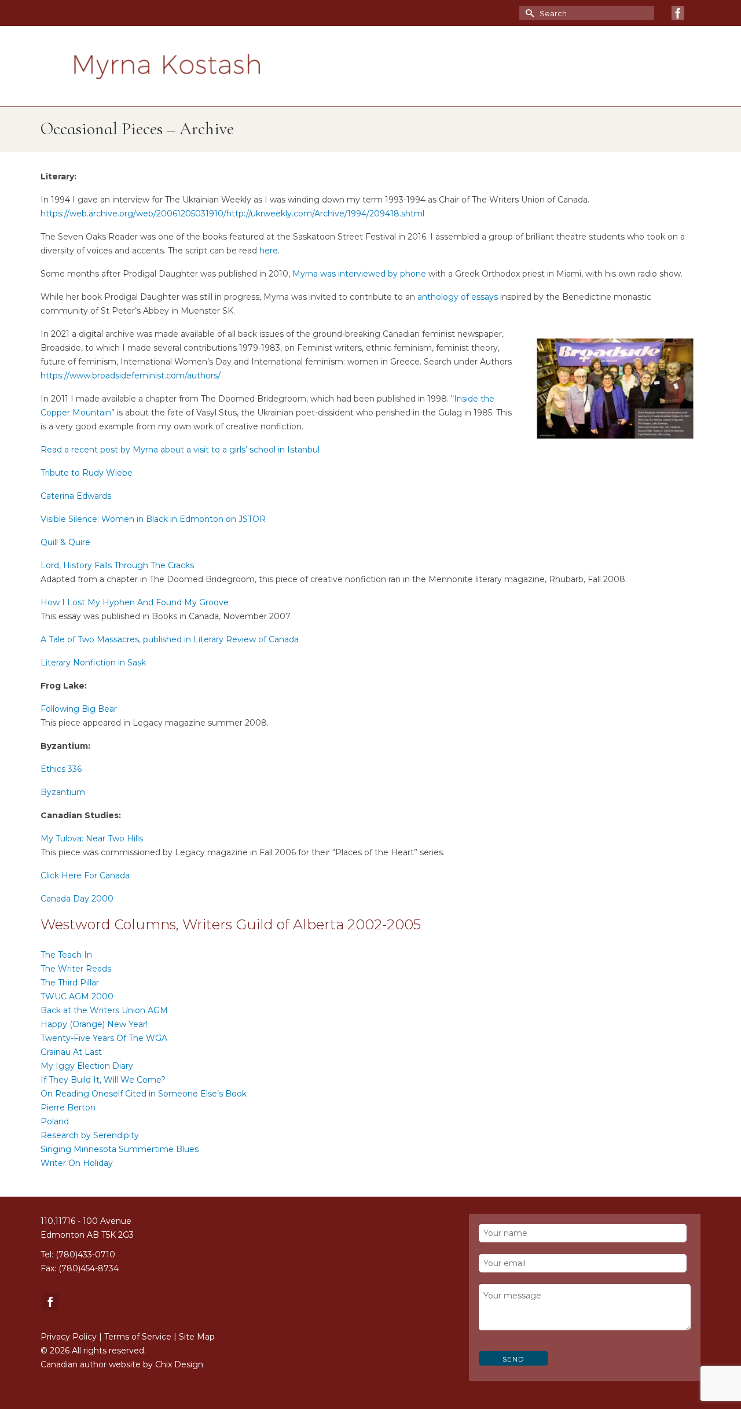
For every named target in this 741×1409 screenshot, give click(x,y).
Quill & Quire (65, 542)
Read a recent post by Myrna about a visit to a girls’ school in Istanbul (180, 449)
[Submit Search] (528, 13)
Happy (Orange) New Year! (94, 1024)
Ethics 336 (61, 769)
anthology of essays (457, 297)
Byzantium (63, 792)
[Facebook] (678, 13)
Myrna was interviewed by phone (359, 273)
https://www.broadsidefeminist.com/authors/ (131, 375)
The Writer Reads (76, 968)
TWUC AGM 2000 (77, 996)
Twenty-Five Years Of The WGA (104, 1038)
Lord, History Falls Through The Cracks (117, 565)
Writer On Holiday (77, 1163)
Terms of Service (137, 1336)
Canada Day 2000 (77, 898)
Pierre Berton (68, 1107)
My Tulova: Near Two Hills (92, 838)
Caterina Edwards (76, 496)
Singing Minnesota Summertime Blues (120, 1149)
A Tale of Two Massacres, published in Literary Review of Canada (170, 639)
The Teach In (66, 955)
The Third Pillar (70, 982)
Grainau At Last (71, 1052)
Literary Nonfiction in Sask (93, 662)
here (268, 250)
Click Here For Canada (85, 875)
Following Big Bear (79, 709)
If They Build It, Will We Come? (103, 1080)
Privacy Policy (69, 1336)
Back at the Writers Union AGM (104, 1010)
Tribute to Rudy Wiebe (87, 473)
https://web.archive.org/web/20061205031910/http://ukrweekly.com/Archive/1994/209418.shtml (232, 213)
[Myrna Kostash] (167, 66)
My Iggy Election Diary (87, 1066)
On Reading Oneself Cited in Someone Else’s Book (144, 1093)
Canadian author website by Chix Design (122, 1364)
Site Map (197, 1336)
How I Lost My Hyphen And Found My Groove (135, 602)
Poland (55, 1121)
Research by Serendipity (90, 1135)
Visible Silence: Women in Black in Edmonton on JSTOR (153, 519)
